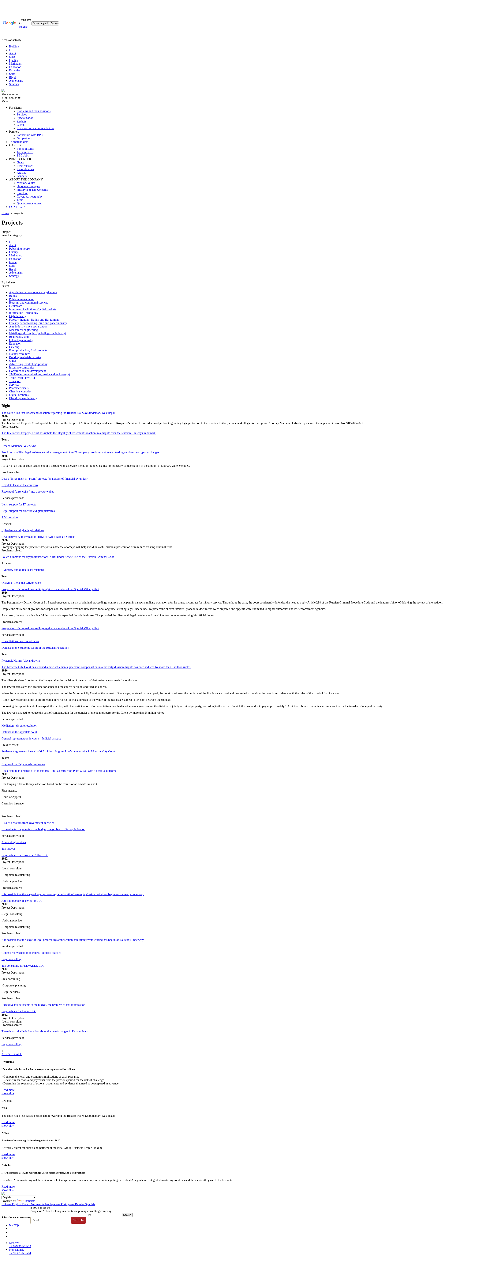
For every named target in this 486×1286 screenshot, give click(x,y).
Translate (29, 1200)
